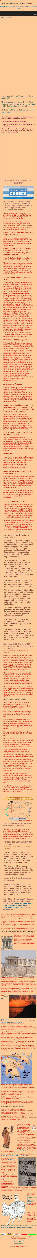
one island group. (21, 1150)
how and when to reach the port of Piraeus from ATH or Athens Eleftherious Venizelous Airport (18, 1021)
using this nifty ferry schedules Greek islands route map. (18, 1154)
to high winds (4, 1178)
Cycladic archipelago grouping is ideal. (9, 1160)
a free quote (6, 919)
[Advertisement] (18, 38)
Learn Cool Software (18, 1243)
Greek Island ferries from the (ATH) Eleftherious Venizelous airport (17, 905)
